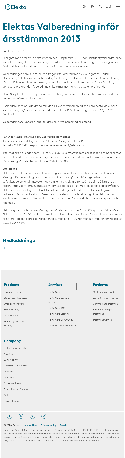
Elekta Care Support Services (58, 300)
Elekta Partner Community (62, 326)
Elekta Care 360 (56, 308)
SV (92, 6)
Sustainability (11, 360)
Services (55, 285)
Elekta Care (54, 292)
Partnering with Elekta (15, 348)
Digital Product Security (16, 389)
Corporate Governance (15, 366)
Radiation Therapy (13, 292)
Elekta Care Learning (58, 314)
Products (11, 285)
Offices (7, 395)
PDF (5, 248)
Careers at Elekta (12, 383)
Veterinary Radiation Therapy (14, 323)
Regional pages (11, 401)
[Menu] (118, 6)
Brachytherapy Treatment (106, 298)
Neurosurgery (11, 315)
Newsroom (9, 377)
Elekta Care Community (60, 320)
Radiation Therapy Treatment (102, 312)
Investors (8, 372)
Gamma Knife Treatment (106, 304)
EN (85, 6)
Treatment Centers (102, 320)
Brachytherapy (11, 310)
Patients (100, 285)
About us (8, 354)
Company (12, 341)
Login (108, 6)
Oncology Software (14, 304)
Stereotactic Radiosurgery (17, 298)
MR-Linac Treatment (103, 292)
